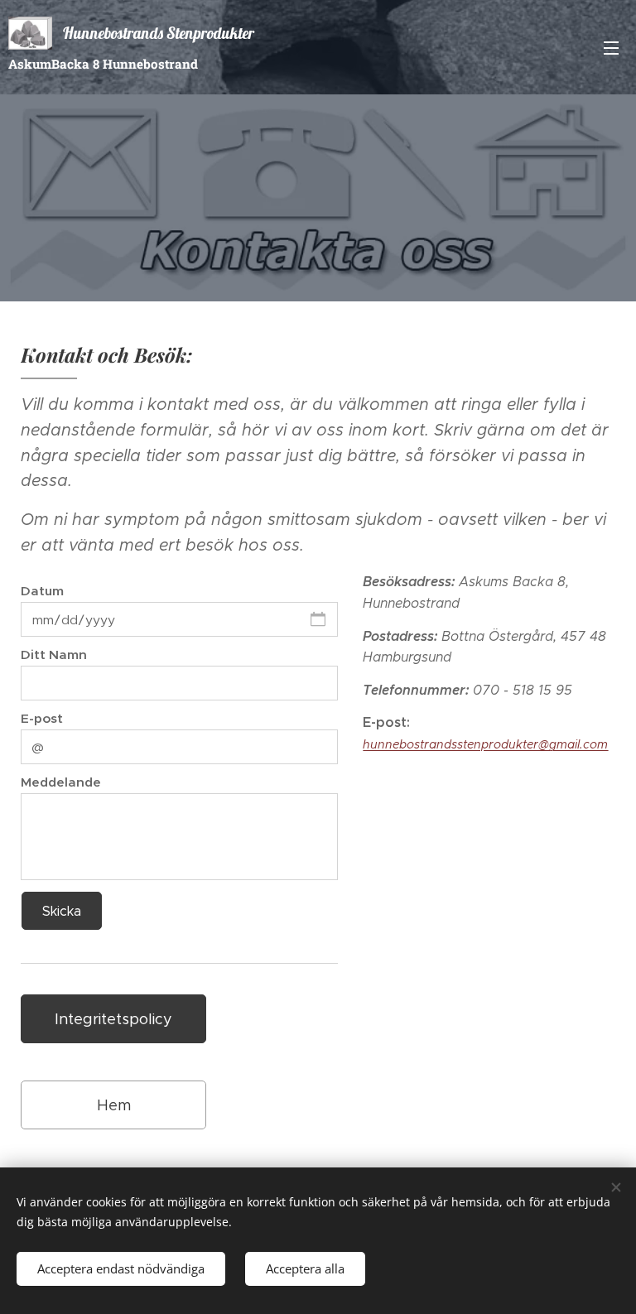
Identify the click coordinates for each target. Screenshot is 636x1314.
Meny (611, 47)
